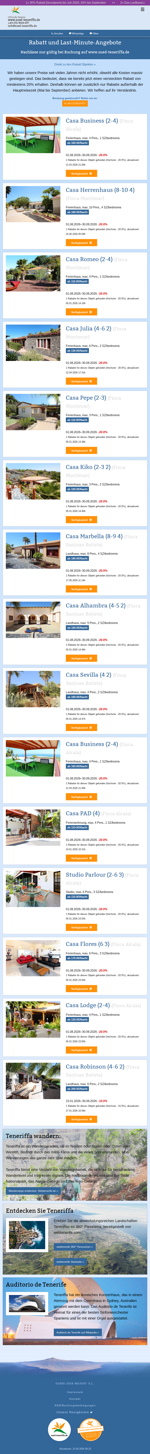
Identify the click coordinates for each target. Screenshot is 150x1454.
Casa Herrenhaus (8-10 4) (100, 190)
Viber (95, 33)
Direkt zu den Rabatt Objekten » (75, 64)
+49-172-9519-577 (75, 103)
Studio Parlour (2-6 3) (95, 874)
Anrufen (58, 33)
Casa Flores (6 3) (88, 944)
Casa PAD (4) (83, 813)
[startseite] (15, 10)
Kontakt (75, 1398)
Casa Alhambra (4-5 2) (96, 605)
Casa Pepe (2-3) (86, 397)
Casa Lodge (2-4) (88, 1005)
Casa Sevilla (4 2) (88, 674)
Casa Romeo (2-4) (89, 259)
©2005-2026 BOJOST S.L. (75, 1383)
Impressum (75, 1392)
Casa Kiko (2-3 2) (88, 467)
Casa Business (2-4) (92, 120)
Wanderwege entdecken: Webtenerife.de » (33, 1190)
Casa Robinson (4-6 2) (95, 1066)
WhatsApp (77, 33)
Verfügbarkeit (79, 173)
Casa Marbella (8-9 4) (94, 536)
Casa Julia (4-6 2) (88, 328)
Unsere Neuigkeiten (73, 1412)
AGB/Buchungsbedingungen (75, 1405)
